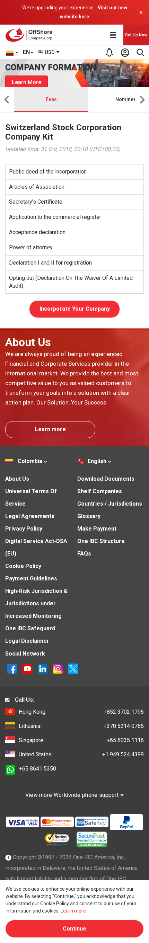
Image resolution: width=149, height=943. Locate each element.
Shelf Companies (99, 491)
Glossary (88, 516)
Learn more (50, 429)
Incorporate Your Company (75, 308)
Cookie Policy (23, 566)
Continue (74, 928)
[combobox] (49, 52)
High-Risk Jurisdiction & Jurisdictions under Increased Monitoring (36, 603)
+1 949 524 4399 (81, 754)
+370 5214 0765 (81, 726)
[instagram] (58, 668)
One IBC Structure (101, 541)
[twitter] (73, 668)
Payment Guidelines (31, 578)
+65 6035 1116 (81, 740)
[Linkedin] (43, 668)
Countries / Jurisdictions (109, 503)
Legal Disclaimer (27, 641)
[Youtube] (28, 668)
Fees (51, 99)
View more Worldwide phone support (72, 795)
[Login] (125, 52)
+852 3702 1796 (81, 712)
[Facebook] (12, 668)
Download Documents (105, 478)
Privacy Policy (23, 528)
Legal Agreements (29, 516)
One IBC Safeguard (30, 628)
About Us (17, 478)
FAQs (84, 553)
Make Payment (96, 528)
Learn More (26, 82)
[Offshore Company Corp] (30, 35)
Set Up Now (136, 35)
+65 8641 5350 (37, 768)
